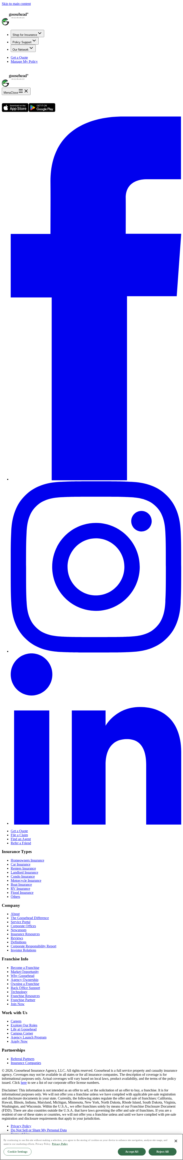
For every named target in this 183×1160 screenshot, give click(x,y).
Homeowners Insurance (27, 860)
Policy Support (21, 42)
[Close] (176, 1141)
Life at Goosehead (24, 1029)
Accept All (131, 1151)
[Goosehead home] (91, 16)
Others (15, 897)
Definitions (18, 942)
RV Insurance (20, 888)
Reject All (162, 1151)
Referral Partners (22, 1059)
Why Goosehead (22, 976)
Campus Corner (22, 1033)
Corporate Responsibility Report (33, 946)
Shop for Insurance (24, 35)
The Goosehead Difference (30, 918)
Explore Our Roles (24, 1025)
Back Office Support (25, 988)
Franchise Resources (25, 996)
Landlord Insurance (24, 872)
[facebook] (96, 479)
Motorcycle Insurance (26, 880)
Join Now (18, 1004)
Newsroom (18, 930)
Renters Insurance (23, 868)
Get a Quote (19, 57)
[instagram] (96, 651)
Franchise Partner (23, 1000)
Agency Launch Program (28, 1037)
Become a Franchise (25, 968)
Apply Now (19, 1041)
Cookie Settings (17, 1151)
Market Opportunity (25, 972)
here (24, 1082)
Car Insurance (20, 864)
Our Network (20, 49)
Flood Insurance (22, 892)
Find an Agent (21, 839)
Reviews (17, 938)
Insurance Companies (26, 1063)
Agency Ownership (24, 980)
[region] (91, 1147)
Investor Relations (23, 950)
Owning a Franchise (25, 984)
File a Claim (19, 835)
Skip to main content (16, 4)
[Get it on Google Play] (42, 111)
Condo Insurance (23, 876)
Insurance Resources (25, 934)
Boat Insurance (21, 884)
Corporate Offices (23, 926)
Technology (19, 992)
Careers (16, 1021)
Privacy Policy (21, 1126)
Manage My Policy (24, 61)
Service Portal (20, 922)
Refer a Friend (21, 843)
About (15, 914)
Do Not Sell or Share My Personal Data (39, 1130)
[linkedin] (96, 823)
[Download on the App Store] (15, 111)
